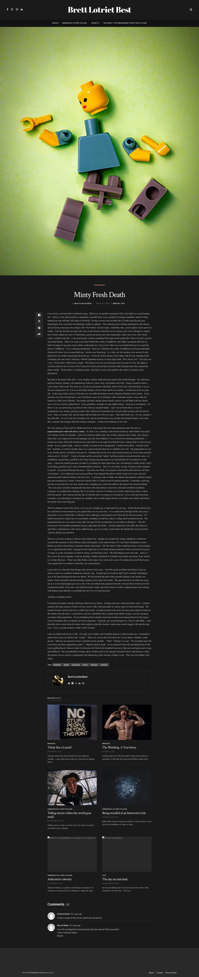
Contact (160, 973)
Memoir (116, 303)
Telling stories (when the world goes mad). (69, 815)
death (66, 665)
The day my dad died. (115, 879)
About (55, 23)
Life (123, 303)
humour (94, 665)
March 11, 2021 (103, 303)
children (57, 665)
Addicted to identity (60, 879)
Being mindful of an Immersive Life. (124, 813)
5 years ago (78, 914)
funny (85, 665)
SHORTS (95, 23)
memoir (104, 665)
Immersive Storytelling (74, 23)
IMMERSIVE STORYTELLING (60, 809)
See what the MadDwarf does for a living (125, 23)
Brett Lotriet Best (99, 9)
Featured (76, 665)
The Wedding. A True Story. (119, 747)
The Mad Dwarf (33, 973)
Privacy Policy (171, 973)
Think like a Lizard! (60, 747)
